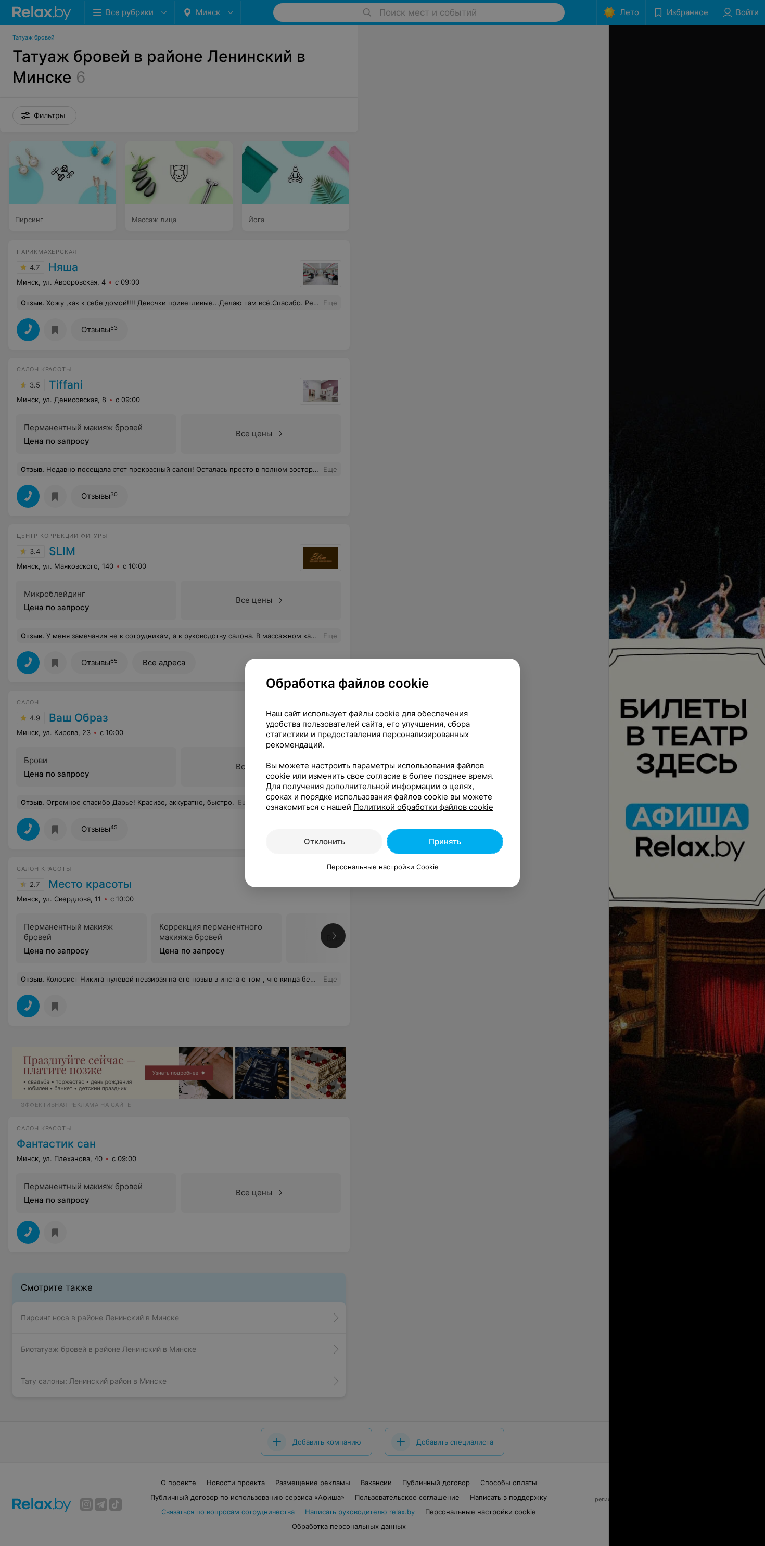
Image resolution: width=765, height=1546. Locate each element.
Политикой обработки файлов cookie (423, 807)
